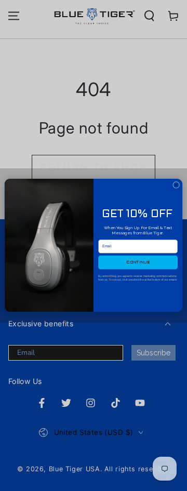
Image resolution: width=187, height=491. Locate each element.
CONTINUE (137, 262)
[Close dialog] (176, 185)
